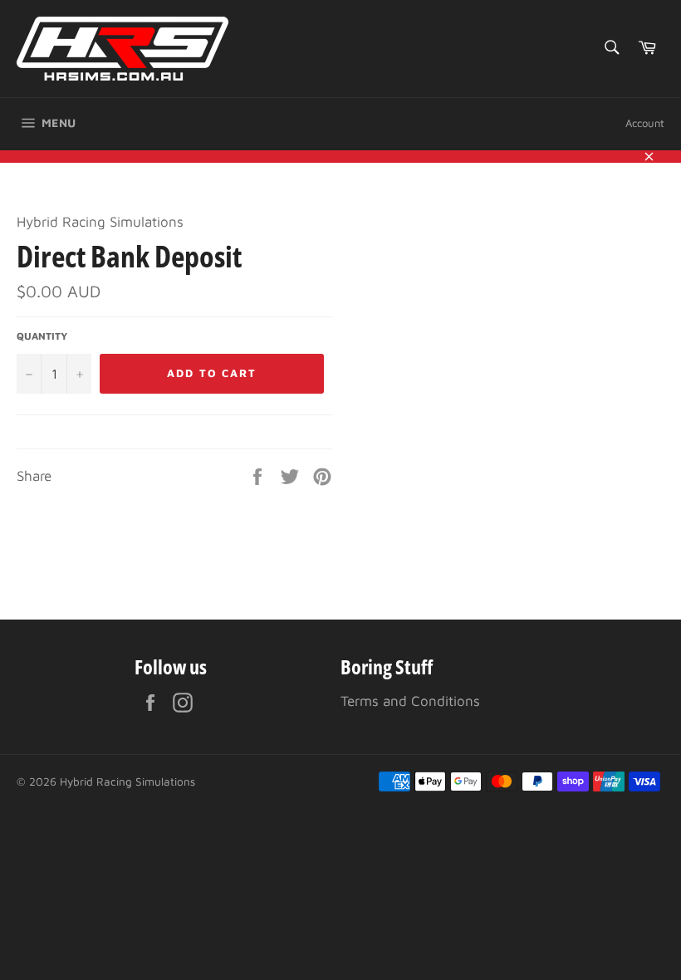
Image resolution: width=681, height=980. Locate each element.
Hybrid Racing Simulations (127, 781)
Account (644, 123)
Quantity (42, 336)
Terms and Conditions (410, 701)
